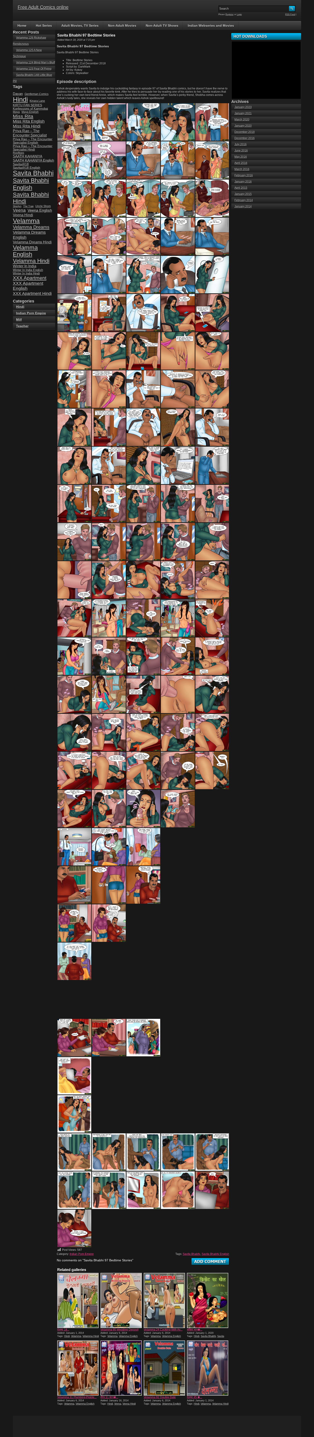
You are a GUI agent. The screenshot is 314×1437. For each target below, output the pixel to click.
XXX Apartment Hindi (32, 293)
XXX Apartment (29, 278)
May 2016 (240, 156)
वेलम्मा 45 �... (194, 1397)
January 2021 (243, 113)
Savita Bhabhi (191, 1254)
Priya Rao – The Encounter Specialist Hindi (32, 147)
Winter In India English (28, 270)
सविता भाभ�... (194, 1329)
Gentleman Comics (37, 93)
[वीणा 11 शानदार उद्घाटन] (121, 1368)
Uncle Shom (43, 206)
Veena (117, 1403)
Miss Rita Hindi (26, 126)
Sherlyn (17, 206)
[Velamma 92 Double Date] (165, 1368)
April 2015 (240, 187)
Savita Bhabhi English (215, 1254)
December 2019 (244, 132)
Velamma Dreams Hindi (32, 242)
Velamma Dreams (31, 227)
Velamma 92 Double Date (160, 1397)
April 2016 (240, 163)
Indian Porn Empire (82, 1254)
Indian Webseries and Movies (211, 25)
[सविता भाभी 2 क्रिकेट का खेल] (208, 1300)
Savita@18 (21, 164)
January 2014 (243, 206)
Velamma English (128, 1336)
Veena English (40, 210)
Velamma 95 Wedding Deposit (119, 1329)
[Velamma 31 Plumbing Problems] (78, 1368)
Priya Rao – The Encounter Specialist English (32, 140)
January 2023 (243, 107)
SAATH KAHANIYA (27, 156)
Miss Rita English (29, 121)
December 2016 (244, 138)
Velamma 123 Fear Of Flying (33, 68)
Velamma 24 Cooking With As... (163, 1329)
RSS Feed (290, 14)
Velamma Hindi (91, 1336)
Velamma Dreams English (29, 235)
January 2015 (243, 194)
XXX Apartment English (28, 286)
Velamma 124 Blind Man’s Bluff (35, 62)
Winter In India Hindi (26, 273)
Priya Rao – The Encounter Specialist (30, 133)
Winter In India (24, 266)
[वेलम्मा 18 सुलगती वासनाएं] (78, 1300)
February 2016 (243, 175)
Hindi (67, 1336)
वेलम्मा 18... (63, 1329)
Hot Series (44, 25)
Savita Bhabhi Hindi (31, 197)
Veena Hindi (129, 1403)
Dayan (18, 94)
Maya (16, 112)
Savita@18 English (26, 167)
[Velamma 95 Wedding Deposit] (121, 1300)
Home (21, 25)
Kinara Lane (37, 100)
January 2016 (243, 181)
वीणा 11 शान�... (109, 1397)
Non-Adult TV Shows (162, 25)
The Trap (28, 206)
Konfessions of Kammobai (30, 108)
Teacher (22, 326)
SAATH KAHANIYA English (33, 160)
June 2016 (241, 150)
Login (239, 14)
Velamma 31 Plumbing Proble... (77, 1397)
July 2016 (240, 144)
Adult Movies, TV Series (80, 25)
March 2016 (241, 169)
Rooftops (18, 152)
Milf (19, 319)
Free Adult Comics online (43, 7)
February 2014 (243, 200)
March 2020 (241, 119)
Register (230, 14)
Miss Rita (23, 116)
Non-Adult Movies (122, 25)
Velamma (76, 1336)
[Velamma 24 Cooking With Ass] (165, 1300)
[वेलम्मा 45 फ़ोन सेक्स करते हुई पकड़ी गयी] (208, 1368)
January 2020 (243, 125)
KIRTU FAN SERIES (27, 105)
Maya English (30, 112)
